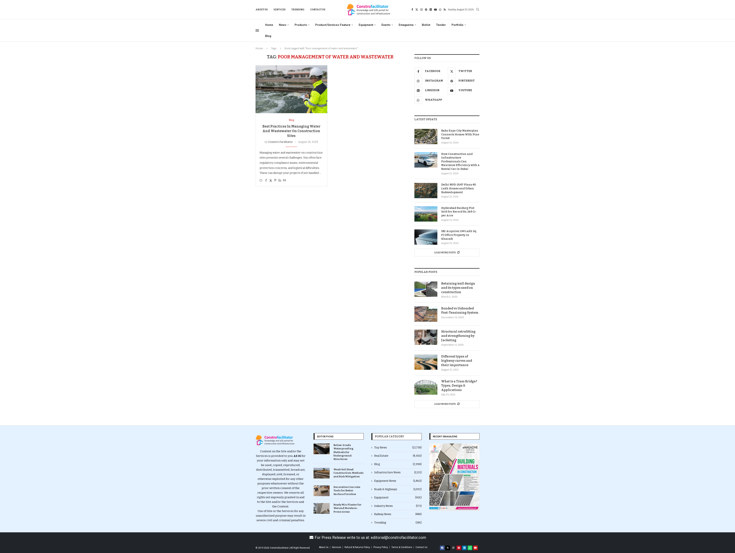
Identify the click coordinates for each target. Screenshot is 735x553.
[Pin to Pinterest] (275, 180)
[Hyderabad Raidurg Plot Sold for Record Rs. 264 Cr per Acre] (425, 214)
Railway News (398, 514)
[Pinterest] (426, 9)
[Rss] (444, 9)
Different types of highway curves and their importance (456, 361)
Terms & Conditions (401, 547)
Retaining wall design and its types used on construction (458, 288)
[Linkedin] (430, 9)
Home (269, 25)
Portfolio (457, 25)
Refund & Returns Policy (357, 547)
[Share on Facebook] (266, 180)
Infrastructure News (398, 472)
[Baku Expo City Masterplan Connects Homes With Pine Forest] (425, 136)
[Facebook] (412, 9)
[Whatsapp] (440, 9)
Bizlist (426, 25)
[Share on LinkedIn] (279, 180)
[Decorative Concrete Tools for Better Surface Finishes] (322, 490)
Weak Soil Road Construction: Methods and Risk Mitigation (348, 473)
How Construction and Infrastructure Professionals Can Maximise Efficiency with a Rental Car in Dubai (460, 161)
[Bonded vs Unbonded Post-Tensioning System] (425, 314)
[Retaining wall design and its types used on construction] (425, 289)
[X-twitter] (447, 548)
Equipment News (398, 481)
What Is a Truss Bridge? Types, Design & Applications (459, 386)
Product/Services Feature (332, 25)
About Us (262, 9)
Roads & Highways (398, 489)
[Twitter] (416, 9)
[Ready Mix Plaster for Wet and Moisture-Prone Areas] (322, 508)
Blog (268, 36)
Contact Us (317, 9)
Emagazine (406, 25)
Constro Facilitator (280, 142)
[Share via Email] (284, 180)
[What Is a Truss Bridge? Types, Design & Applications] (425, 387)
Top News (398, 447)
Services (280, 9)
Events (385, 25)
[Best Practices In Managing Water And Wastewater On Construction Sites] (291, 89)
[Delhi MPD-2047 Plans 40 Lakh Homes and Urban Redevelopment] (425, 190)
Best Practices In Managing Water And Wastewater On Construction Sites (291, 131)
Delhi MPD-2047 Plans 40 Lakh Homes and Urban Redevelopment (458, 188)
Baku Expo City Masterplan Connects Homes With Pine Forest (460, 134)
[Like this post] (261, 180)
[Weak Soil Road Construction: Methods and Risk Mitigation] (322, 473)
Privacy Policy (380, 547)
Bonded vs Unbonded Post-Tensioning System (460, 310)
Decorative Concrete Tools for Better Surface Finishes (346, 490)
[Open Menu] (257, 30)
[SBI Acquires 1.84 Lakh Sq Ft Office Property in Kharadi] (425, 237)
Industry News (398, 506)
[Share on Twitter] (270, 180)
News (282, 25)
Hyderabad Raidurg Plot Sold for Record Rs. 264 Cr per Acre (458, 211)
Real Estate (398, 455)
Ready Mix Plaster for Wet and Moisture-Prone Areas (347, 508)
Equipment (366, 25)
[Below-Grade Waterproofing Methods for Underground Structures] (322, 448)
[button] (433, 477)
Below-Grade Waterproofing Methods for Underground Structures (343, 452)
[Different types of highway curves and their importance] (425, 362)
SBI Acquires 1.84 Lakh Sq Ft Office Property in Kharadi (458, 235)
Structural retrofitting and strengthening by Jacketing (458, 336)
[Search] (477, 9)
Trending (298, 9)
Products (301, 25)
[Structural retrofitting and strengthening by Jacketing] (425, 337)
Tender (441, 25)
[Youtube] (435, 9)
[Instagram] (421, 9)
